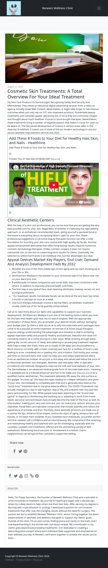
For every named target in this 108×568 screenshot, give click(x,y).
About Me (12, 488)
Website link (82, 372)
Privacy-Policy (23, 559)
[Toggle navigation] (99, 8)
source (55, 158)
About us (38, 559)
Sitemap (9, 559)
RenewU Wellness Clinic (57, 8)
